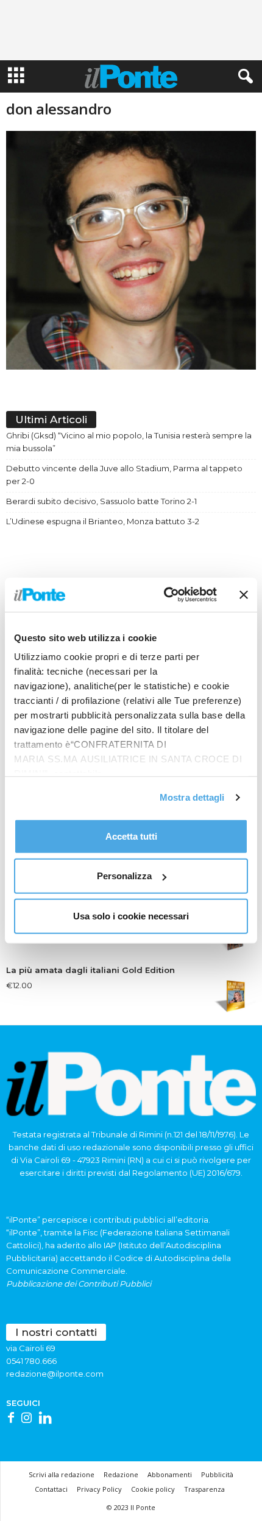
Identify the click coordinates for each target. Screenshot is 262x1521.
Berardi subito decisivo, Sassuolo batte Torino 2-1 (101, 501)
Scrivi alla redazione (61, 1474)
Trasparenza (204, 1489)
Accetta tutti (131, 836)
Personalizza (124, 876)
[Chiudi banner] (243, 595)
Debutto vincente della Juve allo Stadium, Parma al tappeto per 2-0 (124, 474)
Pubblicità (217, 1474)
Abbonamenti (169, 1474)
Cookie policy (153, 1489)
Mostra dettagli (192, 797)
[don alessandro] (131, 250)
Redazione (121, 1474)
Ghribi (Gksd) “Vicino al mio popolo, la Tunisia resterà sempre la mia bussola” (129, 441)
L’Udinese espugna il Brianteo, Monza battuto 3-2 (102, 521)
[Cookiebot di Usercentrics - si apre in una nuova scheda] (165, 595)
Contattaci (51, 1489)
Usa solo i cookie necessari (131, 915)
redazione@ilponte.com (55, 1374)
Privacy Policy (99, 1489)
